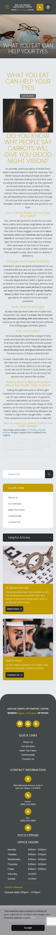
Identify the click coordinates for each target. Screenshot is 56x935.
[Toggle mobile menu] (7, 6)
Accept (28, 927)
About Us (13, 497)
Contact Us (14, 522)
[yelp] (36, 723)
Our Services (14, 503)
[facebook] (19, 723)
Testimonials (14, 516)
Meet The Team (16, 509)
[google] (28, 723)
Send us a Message (28, 835)
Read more (13, 608)
